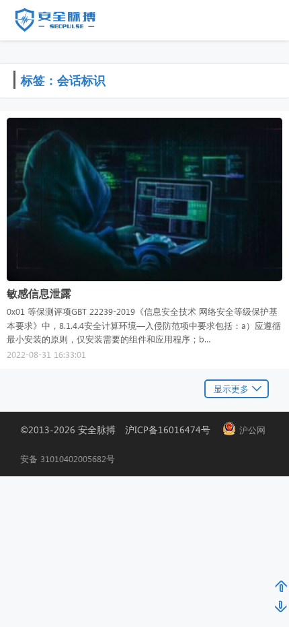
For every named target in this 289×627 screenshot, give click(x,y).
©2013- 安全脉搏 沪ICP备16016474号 (120, 429)
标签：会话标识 (63, 79)
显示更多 (231, 388)
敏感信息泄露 (39, 293)
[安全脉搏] (65, 22)
